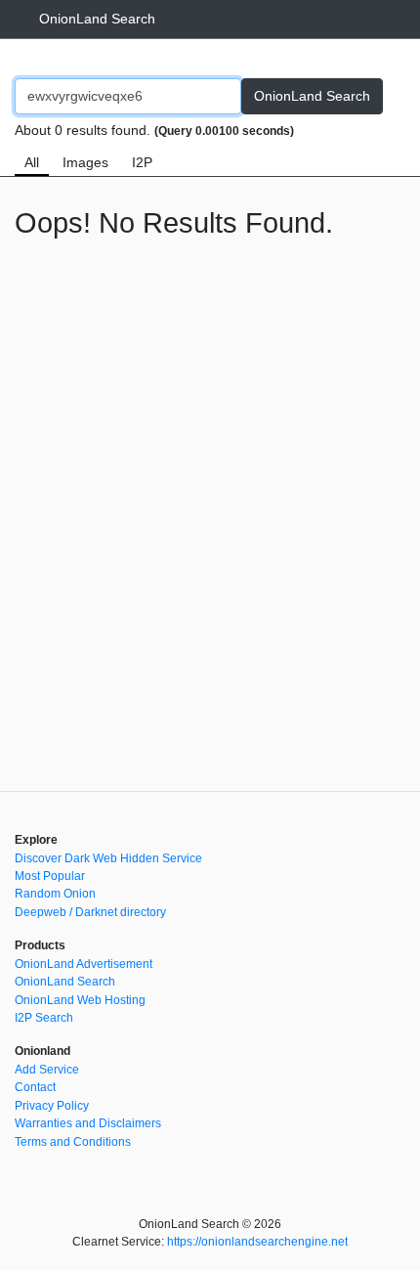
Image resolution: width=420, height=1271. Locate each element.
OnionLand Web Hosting (80, 1000)
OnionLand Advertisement (83, 964)
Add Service (47, 1069)
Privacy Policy (52, 1106)
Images (85, 162)
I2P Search (44, 1018)
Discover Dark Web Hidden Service (108, 858)
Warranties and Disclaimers (88, 1123)
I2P (142, 162)
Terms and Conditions (73, 1142)
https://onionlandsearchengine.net (257, 1242)
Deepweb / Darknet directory (90, 912)
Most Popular (50, 876)
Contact (35, 1087)
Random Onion (55, 893)
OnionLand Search (97, 18)
